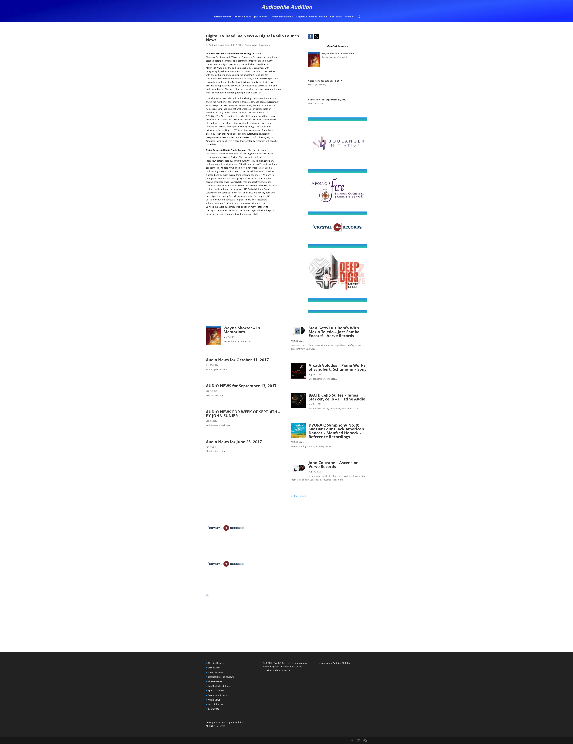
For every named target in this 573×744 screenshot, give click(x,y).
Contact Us (336, 17)
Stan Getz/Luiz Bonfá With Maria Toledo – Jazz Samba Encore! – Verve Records (334, 331)
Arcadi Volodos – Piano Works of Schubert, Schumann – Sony (338, 367)
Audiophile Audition (219, 45)
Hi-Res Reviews (243, 17)
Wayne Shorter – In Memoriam (338, 53)
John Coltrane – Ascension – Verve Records (335, 464)
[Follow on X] (316, 36)
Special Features (216, 690)
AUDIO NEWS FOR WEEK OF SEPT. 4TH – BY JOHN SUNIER (243, 413)
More (348, 17)
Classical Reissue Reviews (221, 676)
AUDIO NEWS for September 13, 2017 (327, 99)
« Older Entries (298, 496)
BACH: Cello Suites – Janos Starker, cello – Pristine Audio (337, 397)
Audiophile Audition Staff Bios (336, 663)
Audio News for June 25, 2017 (234, 441)
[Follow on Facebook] (310, 36)
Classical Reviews (222, 17)
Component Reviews (282, 17)
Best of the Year (216, 704)
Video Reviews (215, 681)
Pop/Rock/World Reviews (220, 686)
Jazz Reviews (261, 17)
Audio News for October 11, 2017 (325, 80)
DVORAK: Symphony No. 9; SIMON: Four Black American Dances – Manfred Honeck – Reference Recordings (336, 430)
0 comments (265, 45)
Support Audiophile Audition (311, 17)
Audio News (251, 45)
